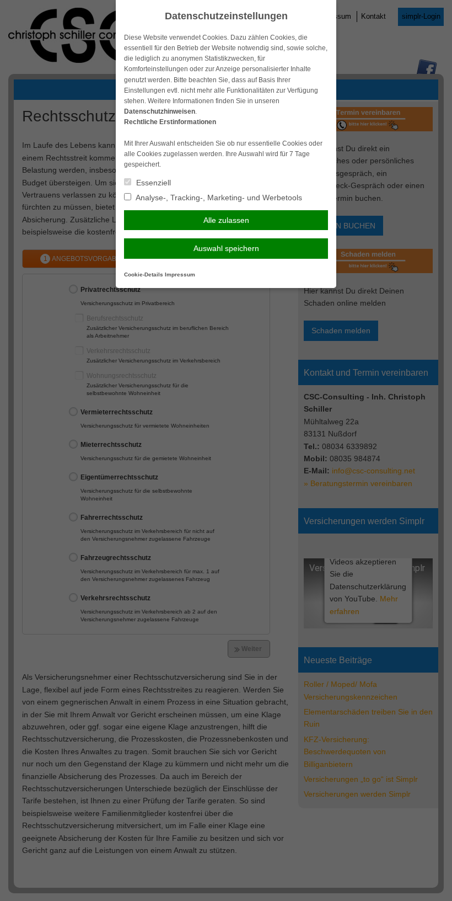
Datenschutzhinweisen (159, 111)
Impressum (180, 274)
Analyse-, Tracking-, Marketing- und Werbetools (218, 197)
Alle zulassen (226, 220)
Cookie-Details (143, 274)
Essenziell (152, 182)
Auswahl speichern (226, 248)
